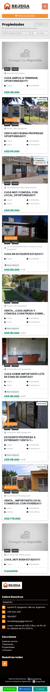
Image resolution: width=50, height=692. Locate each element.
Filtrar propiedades (26, 16)
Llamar (41, 689)
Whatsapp (11, 689)
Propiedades (8, 647)
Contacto (7, 650)
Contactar (26, 689)
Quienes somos (9, 641)
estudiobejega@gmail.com (20, 621)
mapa (42, 33)
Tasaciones (7, 644)
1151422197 (11, 616)
